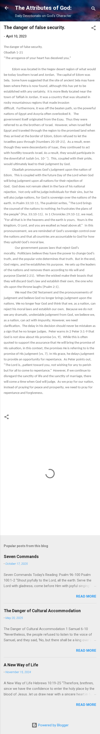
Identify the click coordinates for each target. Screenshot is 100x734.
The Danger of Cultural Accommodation (42, 610)
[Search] (93, 9)
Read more (86, 596)
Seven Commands (21, 556)
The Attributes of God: (43, 8)
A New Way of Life (21, 664)
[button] (93, 28)
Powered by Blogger (53, 725)
